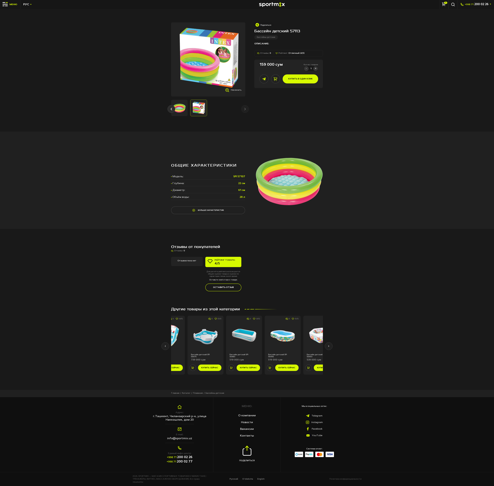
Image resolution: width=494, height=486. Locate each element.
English (260, 479)
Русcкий (234, 479)
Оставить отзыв (223, 287)
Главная (175, 393)
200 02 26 (476, 4)
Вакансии (247, 429)
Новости (247, 422)
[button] (171, 109)
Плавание (198, 393)
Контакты (247, 435)
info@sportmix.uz (179, 438)
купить (193, 368)
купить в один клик (300, 79)
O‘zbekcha (247, 479)
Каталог (186, 393)
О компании (247, 415)
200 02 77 (180, 461)
